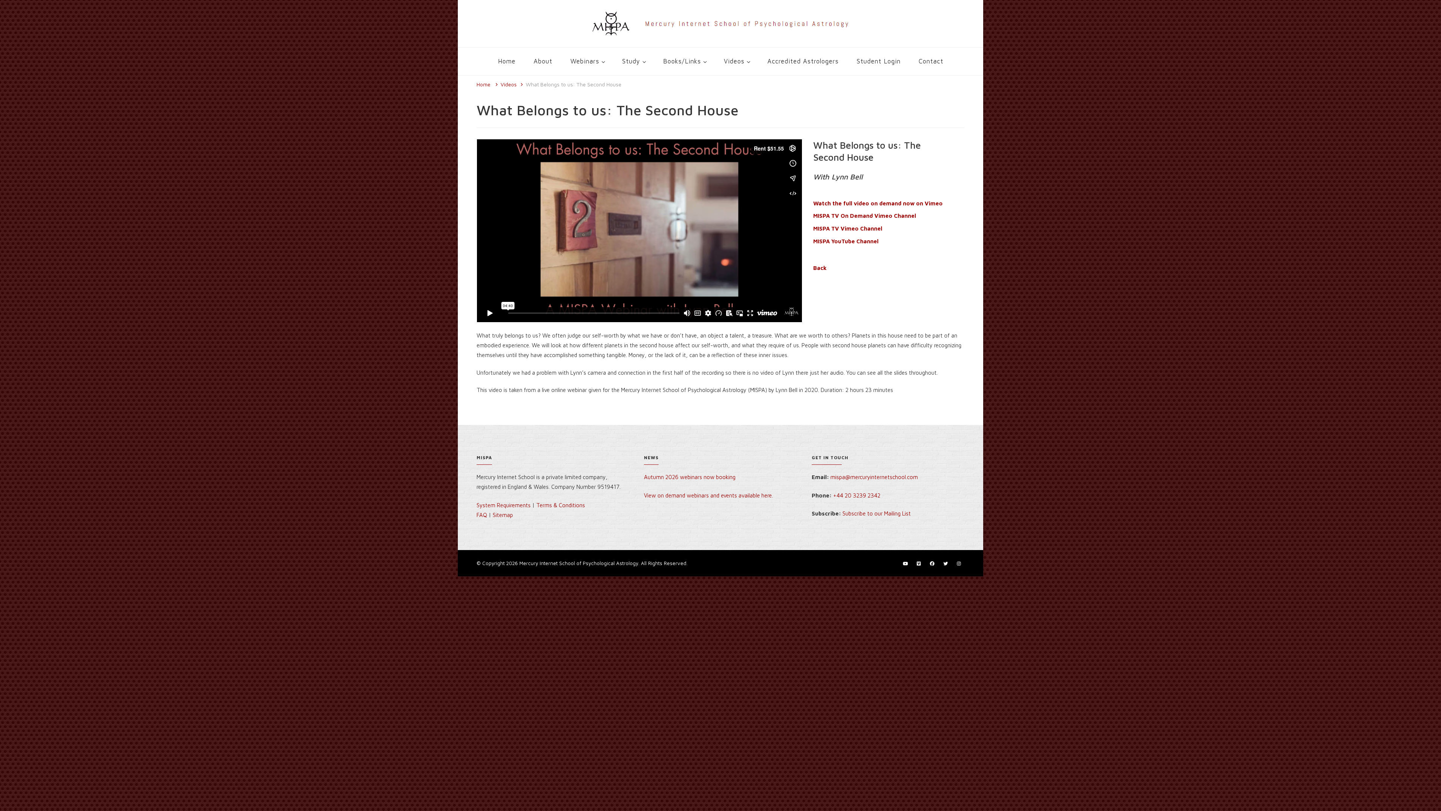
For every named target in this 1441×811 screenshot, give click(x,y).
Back (820, 268)
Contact (931, 61)
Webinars (584, 61)
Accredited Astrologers (803, 61)
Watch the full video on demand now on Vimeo (878, 203)
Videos (734, 61)
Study (631, 61)
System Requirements (504, 505)
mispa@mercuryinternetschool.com (874, 477)
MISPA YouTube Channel (845, 241)
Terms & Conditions (560, 505)
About (543, 61)
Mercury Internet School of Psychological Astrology (578, 563)
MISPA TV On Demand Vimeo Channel (864, 216)
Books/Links (682, 61)
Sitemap (503, 515)
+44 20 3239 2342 (856, 495)
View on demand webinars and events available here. (709, 495)
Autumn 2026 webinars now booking (690, 477)
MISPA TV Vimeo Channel (847, 228)
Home (507, 61)
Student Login (879, 61)
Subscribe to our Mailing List (876, 513)
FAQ (482, 515)
